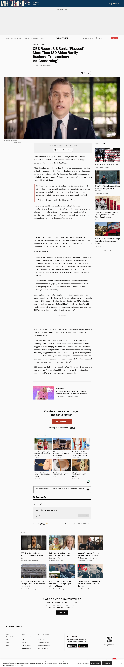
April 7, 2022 (72, 200)
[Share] (89, 73)
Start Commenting (62, 421)
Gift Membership (26, 648)
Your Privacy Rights (43, 634)
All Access (26, 38)
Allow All (107, 663)
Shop (7, 642)
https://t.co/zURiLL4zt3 (77, 195)
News (7, 38)
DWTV (43, 38)
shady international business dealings (57, 212)
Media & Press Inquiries (44, 640)
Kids (7, 645)
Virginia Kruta (37, 65)
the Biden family (57, 298)
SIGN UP (115, 38)
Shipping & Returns (43, 642)
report (55, 180)
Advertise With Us (27, 637)
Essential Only (95, 663)
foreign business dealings (70, 295)
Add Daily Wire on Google (64, 150)
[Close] (121, 663)
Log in (72, 428)
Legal (39, 637)
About (23, 634)
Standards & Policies (44, 645)
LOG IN (108, 38)
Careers (24, 642)
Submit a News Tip (43, 648)
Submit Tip (62, 612)
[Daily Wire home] (62, 38)
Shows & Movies (16, 38)
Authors (24, 640)
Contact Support (26, 645)
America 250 (35, 38)
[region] (62, 663)
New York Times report (71, 367)
